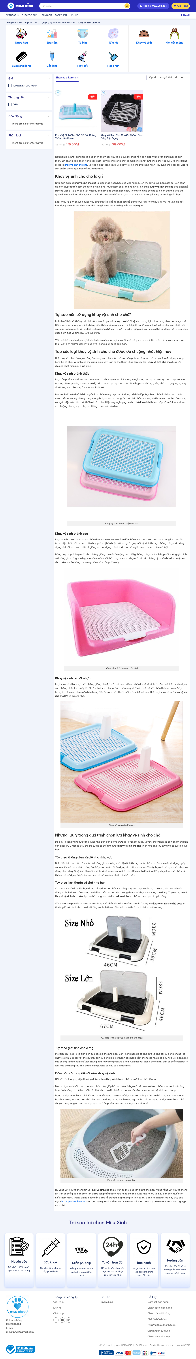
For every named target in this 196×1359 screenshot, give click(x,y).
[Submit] (128, 6)
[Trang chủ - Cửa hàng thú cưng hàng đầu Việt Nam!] (20, 6)
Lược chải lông (21, 66)
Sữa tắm (52, 42)
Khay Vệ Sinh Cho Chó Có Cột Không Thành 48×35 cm (75, 137)
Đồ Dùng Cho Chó (28, 23)
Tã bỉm (82, 42)
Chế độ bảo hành (157, 1319)
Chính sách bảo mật (158, 1336)
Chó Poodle (29, 15)
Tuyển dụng (106, 1302)
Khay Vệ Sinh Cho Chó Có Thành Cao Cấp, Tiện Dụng (121, 137)
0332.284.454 (13, 1324)
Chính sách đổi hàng (158, 1313)
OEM (15, 104)
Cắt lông (52, 66)
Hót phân (113, 66)
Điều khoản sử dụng (158, 1331)
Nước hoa (21, 42)
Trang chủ (12, 15)
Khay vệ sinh (144, 42)
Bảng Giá (46, 15)
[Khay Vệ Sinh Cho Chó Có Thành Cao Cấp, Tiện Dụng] (122, 111)
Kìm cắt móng (174, 42)
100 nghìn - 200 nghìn (25, 85)
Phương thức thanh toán (161, 1325)
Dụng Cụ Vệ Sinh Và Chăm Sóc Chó (57, 23)
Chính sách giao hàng (159, 1308)
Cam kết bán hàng (158, 1302)
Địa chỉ (186, 15)
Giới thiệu (61, 15)
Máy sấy (82, 66)
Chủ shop (58, 1313)
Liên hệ (74, 15)
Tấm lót (113, 42)
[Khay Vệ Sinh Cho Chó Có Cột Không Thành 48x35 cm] (76, 111)
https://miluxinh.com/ (73, 1201)
